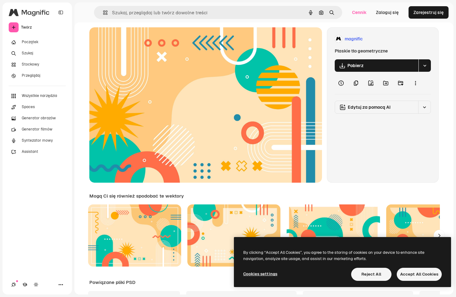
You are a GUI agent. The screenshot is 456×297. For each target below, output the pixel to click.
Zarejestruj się (429, 12)
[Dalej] (439, 235)
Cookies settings (260, 273)
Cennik (359, 12)
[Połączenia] (14, 285)
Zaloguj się (387, 12)
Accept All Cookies (419, 274)
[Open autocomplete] (102, 12)
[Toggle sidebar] (61, 12)
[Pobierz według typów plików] (424, 65)
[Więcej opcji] (415, 83)
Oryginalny (132, 39)
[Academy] (25, 285)
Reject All (371, 274)
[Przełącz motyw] (36, 285)
